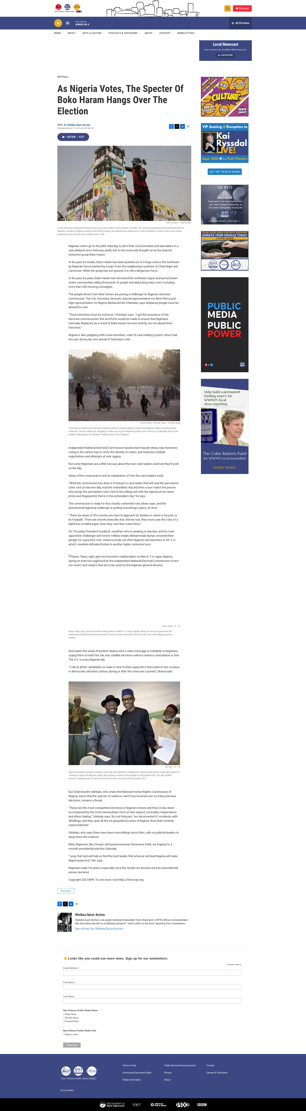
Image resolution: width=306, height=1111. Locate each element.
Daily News (70, 1014)
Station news (71, 1034)
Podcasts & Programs (123, 33)
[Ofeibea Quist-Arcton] (64, 922)
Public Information (131, 1080)
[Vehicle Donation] (224, 251)
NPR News (63, 76)
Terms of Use (129, 1065)
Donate (244, 8)
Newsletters (185, 33)
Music (72, 33)
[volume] (67, 23)
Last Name (68, 996)
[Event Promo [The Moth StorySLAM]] (224, 204)
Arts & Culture (92, 33)
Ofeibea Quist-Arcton (78, 124)
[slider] (72, 23)
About (149, 33)
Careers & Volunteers (217, 1073)
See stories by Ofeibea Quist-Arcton (99, 928)
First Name (68, 982)
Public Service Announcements (180, 1065)
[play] (58, 23)
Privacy (168, 1073)
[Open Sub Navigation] (63, 33)
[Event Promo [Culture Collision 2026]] (224, 96)
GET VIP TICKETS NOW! (224, 172)
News (57, 33)
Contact (210, 1065)
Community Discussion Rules (136, 1073)
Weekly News (72, 1017)
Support (165, 33)
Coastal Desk (72, 1021)
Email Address (71, 968)
